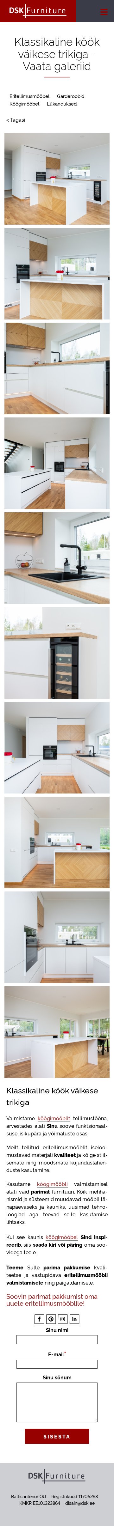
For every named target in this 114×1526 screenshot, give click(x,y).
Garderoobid (70, 96)
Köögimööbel (24, 103)
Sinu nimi (57, 1329)
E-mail (56, 1354)
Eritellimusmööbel (29, 96)
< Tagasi (15, 119)
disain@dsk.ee (80, 1503)
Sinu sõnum (57, 1377)
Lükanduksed (62, 103)
